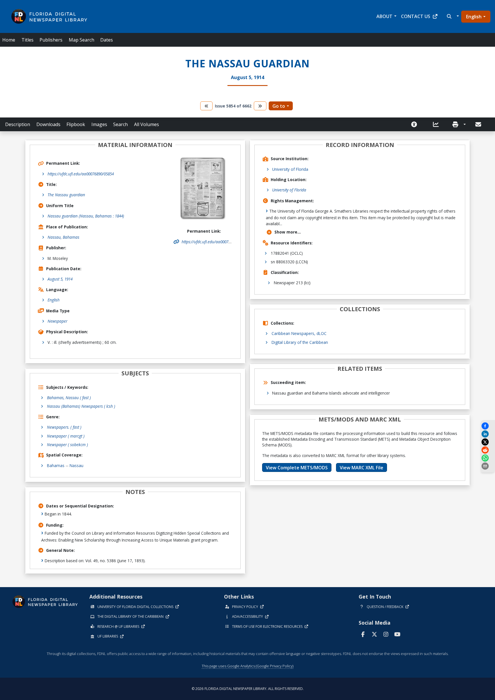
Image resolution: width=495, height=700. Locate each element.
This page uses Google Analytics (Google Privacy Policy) (247, 665)
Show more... (287, 232)
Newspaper (57, 321)
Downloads (48, 124)
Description (17, 124)
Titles (27, 40)
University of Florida (290, 169)
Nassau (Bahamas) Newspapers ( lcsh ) (81, 406)
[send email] (488, 466)
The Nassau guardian (66, 194)
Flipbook (75, 124)
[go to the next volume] (260, 105)
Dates (106, 40)
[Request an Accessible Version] (416, 124)
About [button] (384, 16)
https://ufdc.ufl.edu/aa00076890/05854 (81, 174)
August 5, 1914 (60, 279)
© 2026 (248, 688)
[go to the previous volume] (206, 105)
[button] (452, 16)
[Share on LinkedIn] (488, 434)
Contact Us (415, 16)
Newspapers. (64, 427)
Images (99, 124)
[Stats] (437, 124)
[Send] (478, 124)
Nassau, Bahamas (63, 237)
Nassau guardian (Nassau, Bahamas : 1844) (86, 216)
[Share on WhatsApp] (488, 458)
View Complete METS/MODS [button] (297, 467)
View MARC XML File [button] (361, 467)
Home (8, 40)
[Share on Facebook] (488, 426)
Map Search (81, 40)
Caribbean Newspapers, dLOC (299, 333)
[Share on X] (488, 442)
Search (120, 124)
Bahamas (55, 465)
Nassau (76, 465)
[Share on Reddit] (488, 450)
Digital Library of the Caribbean (300, 342)
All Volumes (146, 124)
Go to (278, 106)
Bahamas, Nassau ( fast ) (69, 397)
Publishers (51, 40)
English (474, 16)
